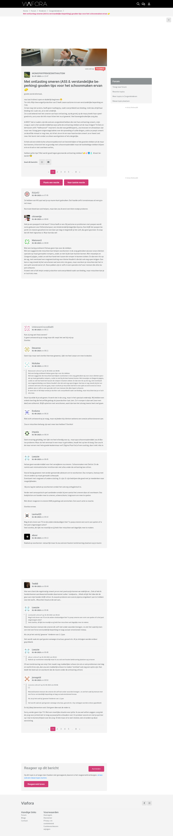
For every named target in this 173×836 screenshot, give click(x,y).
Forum (33, 11)
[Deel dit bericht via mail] (48, 162)
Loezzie (35, 456)
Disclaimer (48, 818)
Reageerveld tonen (36, 784)
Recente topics (119, 91)
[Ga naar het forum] (143, 4)
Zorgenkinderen (55, 11)
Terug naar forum (120, 87)
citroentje (37, 216)
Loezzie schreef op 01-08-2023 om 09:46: (43, 685)
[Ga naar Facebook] (144, 803)
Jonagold (36, 677)
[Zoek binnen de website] (138, 4)
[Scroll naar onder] (168, 20)
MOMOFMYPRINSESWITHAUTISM (48, 73)
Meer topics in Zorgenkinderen (125, 96)
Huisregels (48, 815)
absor (35, 535)
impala (35, 432)
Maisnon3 (37, 240)
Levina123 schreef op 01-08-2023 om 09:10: (44, 615)
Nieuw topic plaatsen (121, 101)
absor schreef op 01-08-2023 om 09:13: (42, 657)
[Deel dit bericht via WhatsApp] (42, 162)
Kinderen (42, 11)
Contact (24, 820)
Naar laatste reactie (76, 182)
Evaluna (36, 411)
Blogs (23, 818)
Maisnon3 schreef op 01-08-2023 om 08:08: (44, 371)
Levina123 (36, 514)
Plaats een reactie (51, 182)
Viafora (27, 803)
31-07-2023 (36, 76)
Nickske (36, 363)
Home (25, 11)
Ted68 (35, 583)
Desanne (36, 348)
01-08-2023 (36, 195)
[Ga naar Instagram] (149, 803)
